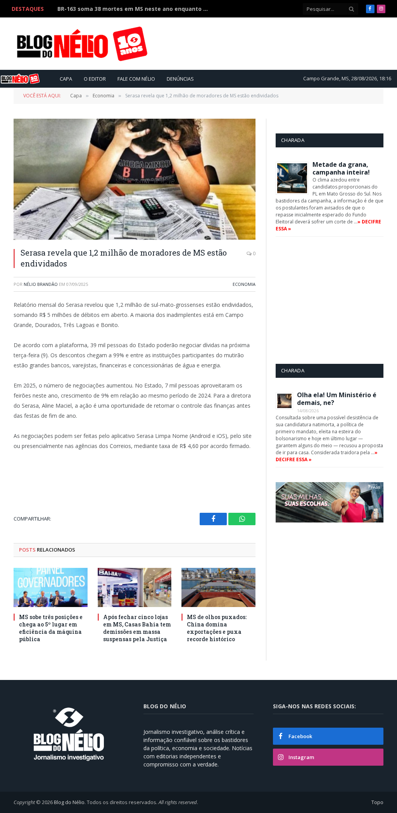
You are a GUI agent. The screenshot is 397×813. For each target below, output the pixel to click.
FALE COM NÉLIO (136, 78)
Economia (244, 284)
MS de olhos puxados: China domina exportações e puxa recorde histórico (217, 628)
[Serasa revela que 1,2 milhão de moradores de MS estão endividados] (134, 179)
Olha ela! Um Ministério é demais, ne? (336, 399)
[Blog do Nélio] (81, 43)
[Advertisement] (242, 43)
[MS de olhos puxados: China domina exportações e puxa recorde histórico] (218, 587)
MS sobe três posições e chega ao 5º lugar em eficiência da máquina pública (134, 8)
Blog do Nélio (69, 802)
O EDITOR (95, 78)
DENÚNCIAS (180, 78)
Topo (377, 802)
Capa (66, 78)
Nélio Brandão (41, 284)
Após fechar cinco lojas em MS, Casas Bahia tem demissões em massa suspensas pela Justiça (137, 628)
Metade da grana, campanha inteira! (341, 168)
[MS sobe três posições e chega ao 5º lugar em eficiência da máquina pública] (51, 587)
